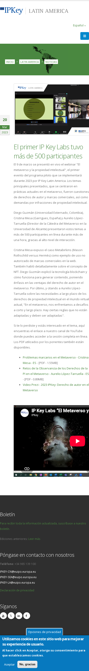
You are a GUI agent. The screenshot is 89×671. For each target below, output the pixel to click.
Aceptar (9, 664)
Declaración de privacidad (17, 590)
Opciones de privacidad (44, 632)
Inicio (10, 61)
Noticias (51, 61)
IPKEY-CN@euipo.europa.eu (18, 571)
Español (78, 25)
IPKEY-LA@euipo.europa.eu (17, 582)
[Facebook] (26, 615)
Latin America (29, 61)
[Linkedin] (19, 615)
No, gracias (27, 664)
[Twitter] (11, 615)
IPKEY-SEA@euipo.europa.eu (18, 577)
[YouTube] (3, 615)
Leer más (34, 539)
